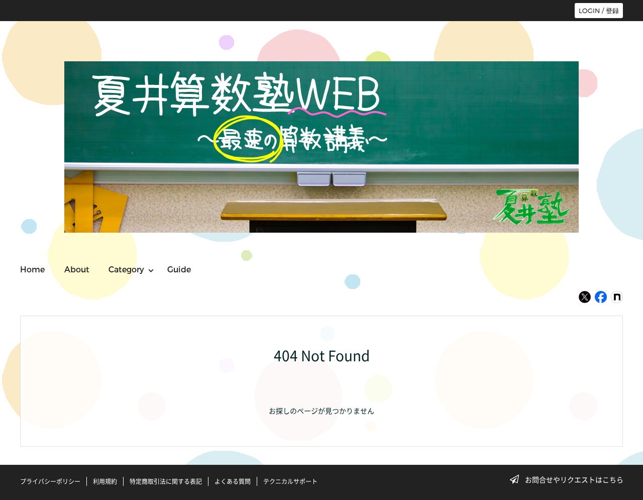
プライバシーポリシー (50, 481)
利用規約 (105, 481)
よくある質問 (233, 481)
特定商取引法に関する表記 (166, 481)
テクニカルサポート (290, 481)
